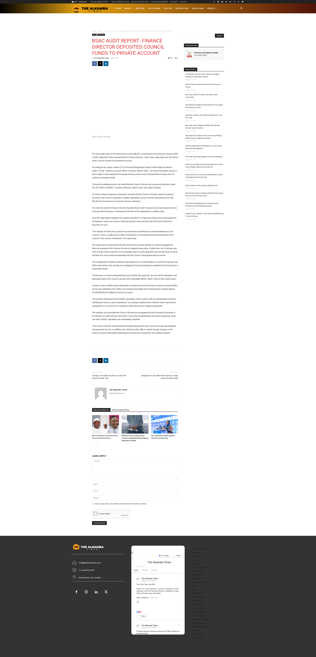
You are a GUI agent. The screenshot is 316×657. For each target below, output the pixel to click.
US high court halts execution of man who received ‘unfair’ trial (109, 376)
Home (118, 8)
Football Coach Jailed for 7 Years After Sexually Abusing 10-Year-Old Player (204, 215)
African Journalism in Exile (206, 52)
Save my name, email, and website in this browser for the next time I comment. (121, 504)
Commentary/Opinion (199, 567)
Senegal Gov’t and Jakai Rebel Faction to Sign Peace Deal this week (159, 376)
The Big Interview (198, 623)
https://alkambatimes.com (117, 393)
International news (198, 571)
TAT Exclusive (196, 604)
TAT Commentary (198, 597)
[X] (238, 1)
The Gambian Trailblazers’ (201, 627)
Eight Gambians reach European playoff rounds (201, 185)
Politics (168, 8)
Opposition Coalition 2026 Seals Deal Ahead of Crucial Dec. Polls (203, 116)
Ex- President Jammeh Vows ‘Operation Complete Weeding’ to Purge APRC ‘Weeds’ (202, 75)
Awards (194, 556)
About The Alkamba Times (120, 2)
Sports (211, 8)
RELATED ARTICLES (101, 410)
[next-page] (97, 445)
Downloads (173, 2)
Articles (140, 8)
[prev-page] (93, 445)
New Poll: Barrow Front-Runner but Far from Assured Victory (203, 86)
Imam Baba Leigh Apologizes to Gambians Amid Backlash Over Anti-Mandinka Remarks (201, 205)
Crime (194, 590)
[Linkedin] (222, 1)
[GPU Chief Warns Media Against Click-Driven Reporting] (164, 424)
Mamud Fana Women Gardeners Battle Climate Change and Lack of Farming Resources (204, 194)
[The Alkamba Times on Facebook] (139, 560)
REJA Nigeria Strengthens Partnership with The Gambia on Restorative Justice (204, 106)
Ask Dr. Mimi (198, 8)
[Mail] (226, 1)
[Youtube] (242, 1)
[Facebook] (214, 1)
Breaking (195, 560)
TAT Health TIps (197, 608)
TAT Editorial (196, 601)
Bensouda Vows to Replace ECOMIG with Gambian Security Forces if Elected (202, 127)
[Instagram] (218, 1)
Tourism (195, 630)
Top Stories (154, 8)
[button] (241, 9)
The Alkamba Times (101, 58)
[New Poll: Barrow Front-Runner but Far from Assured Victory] (105, 424)
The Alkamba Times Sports (201, 619)
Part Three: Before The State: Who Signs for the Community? (201, 96)
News (127, 8)
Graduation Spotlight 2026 (159, 2)
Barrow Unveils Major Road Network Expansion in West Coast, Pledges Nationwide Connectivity (204, 166)
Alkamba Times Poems (200, 582)
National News (197, 575)
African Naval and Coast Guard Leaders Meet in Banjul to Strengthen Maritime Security (203, 176)
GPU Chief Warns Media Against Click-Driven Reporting (204, 157)
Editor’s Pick (181, 8)
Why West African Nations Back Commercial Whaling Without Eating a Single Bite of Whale (135, 438)
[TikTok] (234, 1)
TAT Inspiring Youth (199, 612)
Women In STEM (197, 634)
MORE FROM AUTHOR (120, 410)
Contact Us (183, 2)
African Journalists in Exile (139, 2)
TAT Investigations (198, 616)
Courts (194, 586)
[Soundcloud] (230, 1)
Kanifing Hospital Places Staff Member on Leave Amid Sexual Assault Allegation (203, 147)
